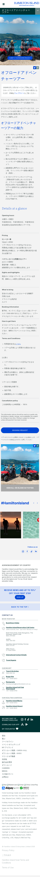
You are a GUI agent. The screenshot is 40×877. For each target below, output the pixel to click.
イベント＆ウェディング (11, 744)
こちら (18, 344)
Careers (6, 768)
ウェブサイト (19, 93)
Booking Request (20, 430)
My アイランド (7, 747)
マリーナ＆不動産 (8, 756)
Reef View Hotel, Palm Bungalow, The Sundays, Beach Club (19, 634)
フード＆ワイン (7, 742)
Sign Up (20, 597)
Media (4, 771)
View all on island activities (20, 488)
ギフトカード (7, 765)
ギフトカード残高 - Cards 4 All (14, 750)
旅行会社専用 (7, 762)
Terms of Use (8, 867)
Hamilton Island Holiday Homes (17, 644)
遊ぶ (3, 739)
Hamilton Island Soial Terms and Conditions (15, 861)
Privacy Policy (8, 850)
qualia (10, 639)
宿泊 (3, 736)
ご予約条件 (6, 855)
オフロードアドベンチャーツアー (16, 11)
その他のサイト (7, 774)
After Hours (11, 649)
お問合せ (5, 777)
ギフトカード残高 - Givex (12, 753)
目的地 (4, 759)
